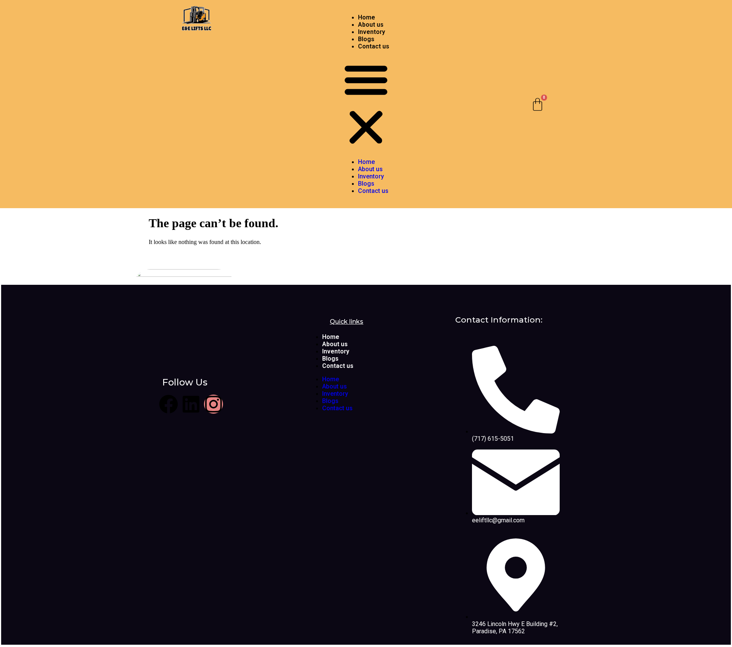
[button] (366, 104)
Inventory (371, 31)
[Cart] (537, 104)
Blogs (366, 39)
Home (366, 17)
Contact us (373, 46)
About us (371, 24)
